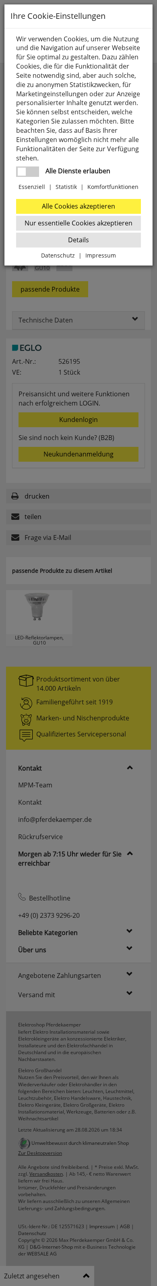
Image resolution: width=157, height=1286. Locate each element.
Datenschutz (58, 255)
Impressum (100, 255)
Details (78, 239)
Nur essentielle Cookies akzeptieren (78, 223)
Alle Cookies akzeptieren (78, 206)
